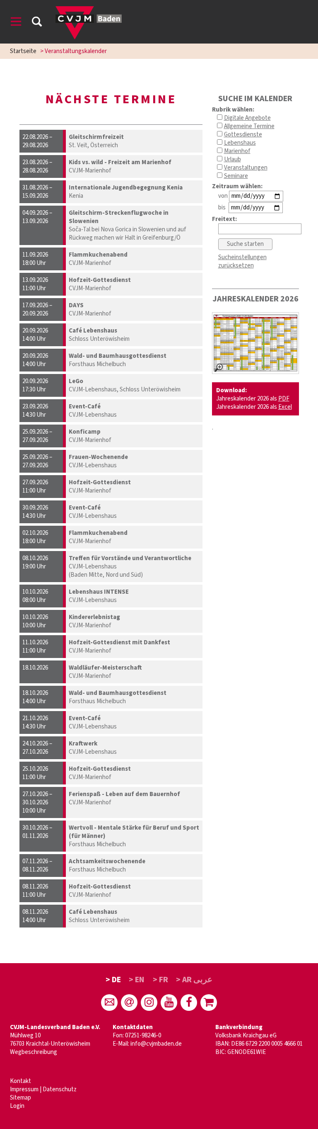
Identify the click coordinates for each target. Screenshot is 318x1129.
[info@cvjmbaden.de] (109, 1002)
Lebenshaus (240, 142)
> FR (160, 980)
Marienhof (237, 151)
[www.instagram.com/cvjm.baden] (149, 1002)
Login (17, 1106)
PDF (283, 398)
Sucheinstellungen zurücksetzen (242, 261)
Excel (285, 407)
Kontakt (20, 1081)
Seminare (236, 176)
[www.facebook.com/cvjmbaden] (189, 1002)
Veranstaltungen (245, 167)
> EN (137, 980)
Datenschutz (60, 1089)
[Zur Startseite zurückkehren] (88, 10)
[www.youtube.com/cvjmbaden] (169, 1002)
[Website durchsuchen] (37, 23)
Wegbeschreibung (33, 1052)
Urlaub (232, 159)
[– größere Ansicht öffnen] (255, 343)
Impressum (24, 1089)
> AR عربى (194, 980)
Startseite (23, 51)
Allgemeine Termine (249, 126)
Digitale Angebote (247, 118)
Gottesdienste (243, 134)
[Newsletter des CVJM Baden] (129, 1002)
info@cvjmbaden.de (156, 1043)
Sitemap (20, 1097)
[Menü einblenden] (16, 23)
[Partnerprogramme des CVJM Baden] (208, 1002)
